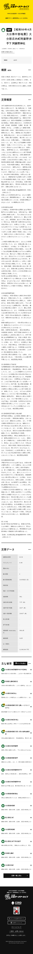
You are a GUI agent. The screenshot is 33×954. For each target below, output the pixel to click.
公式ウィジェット (17, 922)
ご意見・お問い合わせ (16, 931)
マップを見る (21, 663)
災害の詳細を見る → (8, 52)
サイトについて (16, 927)
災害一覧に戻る (16, 875)
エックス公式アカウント (17, 918)
